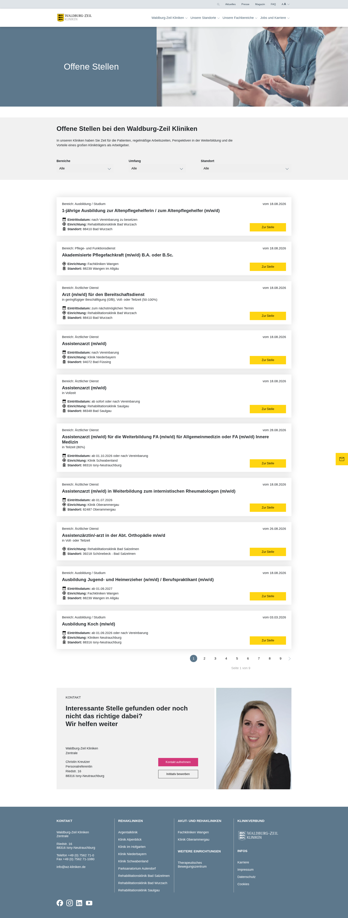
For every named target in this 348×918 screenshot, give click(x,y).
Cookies (243, 884)
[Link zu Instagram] (69, 903)
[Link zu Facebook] (60, 903)
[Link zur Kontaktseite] (342, 459)
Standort (207, 161)
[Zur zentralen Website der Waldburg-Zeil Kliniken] (263, 835)
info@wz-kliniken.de (71, 867)
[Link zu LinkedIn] (79, 903)
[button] (218, 4)
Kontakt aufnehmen (178, 762)
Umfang (135, 161)
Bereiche (63, 161)
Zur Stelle (268, 227)
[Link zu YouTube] (89, 903)
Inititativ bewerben (178, 774)
